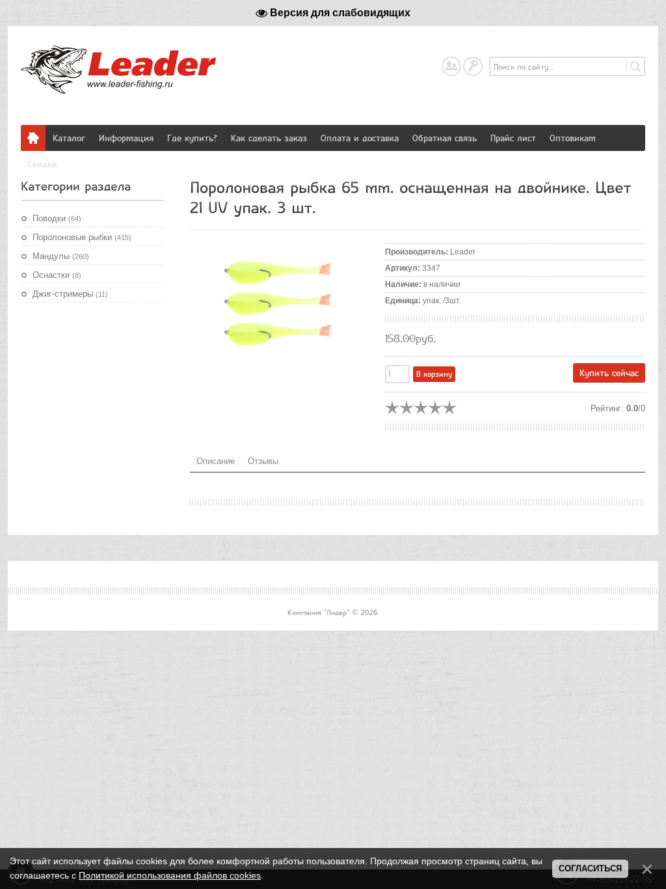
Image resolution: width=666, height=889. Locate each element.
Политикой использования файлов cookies (170, 875)
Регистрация (460, 63)
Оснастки (57, 275)
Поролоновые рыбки (82, 237)
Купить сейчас (609, 373)
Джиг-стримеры (70, 294)
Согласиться (590, 868)
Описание (215, 461)
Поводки (57, 218)
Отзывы (263, 461)
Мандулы (61, 256)
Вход (482, 63)
